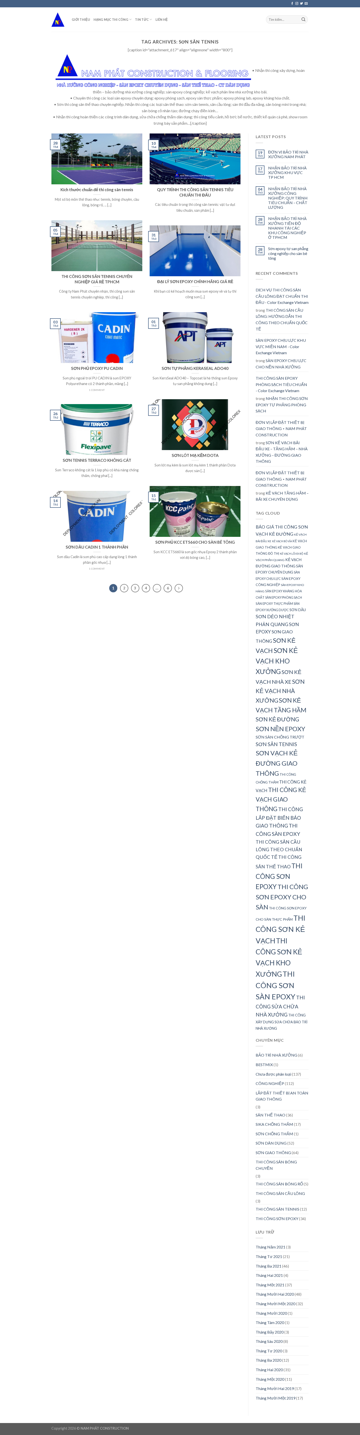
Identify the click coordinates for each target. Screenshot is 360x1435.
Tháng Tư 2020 (269, 1350)
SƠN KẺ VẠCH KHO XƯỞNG (277, 660)
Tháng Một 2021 (270, 1284)
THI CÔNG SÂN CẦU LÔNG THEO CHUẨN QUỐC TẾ (279, 849)
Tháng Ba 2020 (268, 1360)
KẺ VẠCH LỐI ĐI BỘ (291, 553)
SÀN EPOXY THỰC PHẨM (274, 604)
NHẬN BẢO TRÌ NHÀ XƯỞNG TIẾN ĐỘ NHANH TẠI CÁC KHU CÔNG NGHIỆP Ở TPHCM (287, 228)
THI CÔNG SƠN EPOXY (279, 876)
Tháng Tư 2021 (269, 1256)
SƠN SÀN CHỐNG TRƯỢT (280, 737)
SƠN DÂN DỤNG (271, 1143)
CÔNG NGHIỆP (270, 1083)
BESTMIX (264, 1064)
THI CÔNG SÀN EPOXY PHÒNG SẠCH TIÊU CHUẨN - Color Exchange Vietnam (281, 384)
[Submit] (303, 19)
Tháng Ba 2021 (268, 1266)
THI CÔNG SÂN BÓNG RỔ (279, 1183)
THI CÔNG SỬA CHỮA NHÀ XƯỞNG (280, 1005)
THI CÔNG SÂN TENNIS (277, 1209)
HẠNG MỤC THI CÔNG (111, 20)
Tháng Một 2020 (270, 1379)
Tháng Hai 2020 (269, 1369)
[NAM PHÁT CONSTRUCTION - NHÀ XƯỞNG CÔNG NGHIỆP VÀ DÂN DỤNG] (57, 19)
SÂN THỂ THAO (270, 1115)
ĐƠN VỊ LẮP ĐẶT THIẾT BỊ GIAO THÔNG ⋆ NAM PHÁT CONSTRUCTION (281, 428)
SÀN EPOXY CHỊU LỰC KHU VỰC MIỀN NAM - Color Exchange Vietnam (281, 346)
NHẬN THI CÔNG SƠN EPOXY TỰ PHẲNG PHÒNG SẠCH (282, 404)
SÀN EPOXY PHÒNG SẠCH (283, 597)
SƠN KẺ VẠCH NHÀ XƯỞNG (280, 691)
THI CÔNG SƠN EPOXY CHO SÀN (282, 897)
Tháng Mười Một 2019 (275, 1398)
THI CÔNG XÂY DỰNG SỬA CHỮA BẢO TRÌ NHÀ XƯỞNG (282, 1021)
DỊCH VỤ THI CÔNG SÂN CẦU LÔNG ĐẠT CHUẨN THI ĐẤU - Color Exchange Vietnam (282, 296)
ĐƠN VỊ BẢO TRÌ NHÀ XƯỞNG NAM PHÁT (288, 154)
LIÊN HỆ (162, 20)
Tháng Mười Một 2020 (275, 1303)
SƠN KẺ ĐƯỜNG (277, 719)
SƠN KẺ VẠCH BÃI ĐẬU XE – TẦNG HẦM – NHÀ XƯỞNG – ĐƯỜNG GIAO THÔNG (282, 452)
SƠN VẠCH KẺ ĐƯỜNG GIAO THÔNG (277, 763)
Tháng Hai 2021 (269, 1275)
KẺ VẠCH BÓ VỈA (282, 541)
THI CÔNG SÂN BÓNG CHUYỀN (276, 1164)
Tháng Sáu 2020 (269, 1341)
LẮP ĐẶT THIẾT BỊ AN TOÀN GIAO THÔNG (282, 1096)
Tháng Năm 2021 (270, 1247)
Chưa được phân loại (273, 1074)
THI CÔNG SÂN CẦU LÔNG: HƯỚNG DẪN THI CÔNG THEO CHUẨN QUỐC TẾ (282, 319)
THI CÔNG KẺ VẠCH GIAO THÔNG (281, 799)
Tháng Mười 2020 (271, 1313)
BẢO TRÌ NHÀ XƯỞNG (276, 1055)
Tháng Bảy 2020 (270, 1332)
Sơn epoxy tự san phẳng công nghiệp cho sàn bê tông (288, 253)
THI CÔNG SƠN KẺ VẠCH (280, 929)
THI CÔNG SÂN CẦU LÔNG (280, 1193)
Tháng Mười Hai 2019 (275, 1388)
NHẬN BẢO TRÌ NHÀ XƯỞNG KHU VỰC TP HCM (287, 172)
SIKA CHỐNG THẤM (274, 1124)
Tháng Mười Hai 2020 (275, 1294)
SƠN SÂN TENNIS (276, 744)
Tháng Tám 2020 (270, 1322)
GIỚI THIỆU (81, 20)
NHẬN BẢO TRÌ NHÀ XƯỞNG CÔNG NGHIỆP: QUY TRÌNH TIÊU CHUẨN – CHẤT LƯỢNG (288, 198)
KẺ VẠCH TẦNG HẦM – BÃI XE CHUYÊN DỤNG (282, 496)
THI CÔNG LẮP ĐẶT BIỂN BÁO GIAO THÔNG (279, 817)
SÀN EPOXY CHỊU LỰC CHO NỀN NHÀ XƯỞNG (281, 363)
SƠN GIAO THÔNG (273, 1152)
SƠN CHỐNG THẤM (274, 1133)
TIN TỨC (142, 20)
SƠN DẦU (297, 609)
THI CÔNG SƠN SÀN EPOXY (275, 985)
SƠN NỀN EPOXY (280, 728)
